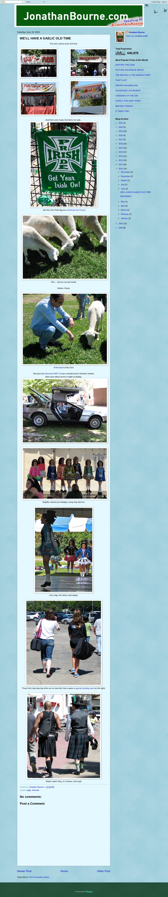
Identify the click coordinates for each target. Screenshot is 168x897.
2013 (121, 156)
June (123, 189)
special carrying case (84, 688)
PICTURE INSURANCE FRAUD (130, 70)
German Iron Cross (76, 210)
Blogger (89, 892)
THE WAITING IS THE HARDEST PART (133, 75)
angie (29, 790)
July (123, 185)
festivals (35, 790)
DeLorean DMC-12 (53, 373)
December (125, 172)
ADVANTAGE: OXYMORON (128, 91)
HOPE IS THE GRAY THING (128, 101)
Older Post (103, 871)
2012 (121, 160)
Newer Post (24, 871)
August (124, 180)
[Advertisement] (126, 273)
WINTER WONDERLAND (127, 85)
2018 (121, 135)
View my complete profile (137, 36)
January (124, 218)
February (125, 214)
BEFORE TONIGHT (124, 106)
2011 (121, 164)
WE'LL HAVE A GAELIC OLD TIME (135, 192)
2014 (121, 152)
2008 (121, 228)
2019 (121, 131)
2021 (121, 123)
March (124, 210)
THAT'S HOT (121, 80)
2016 (121, 144)
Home (64, 871)
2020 (121, 127)
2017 (121, 139)
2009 (121, 224)
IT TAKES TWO (122, 111)
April (123, 206)
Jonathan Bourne (137, 32)
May (123, 202)
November (125, 176)
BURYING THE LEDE (125, 65)
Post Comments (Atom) (39, 877)
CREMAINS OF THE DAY (127, 96)
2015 (121, 148)
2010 (121, 169)
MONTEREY (126, 196)
